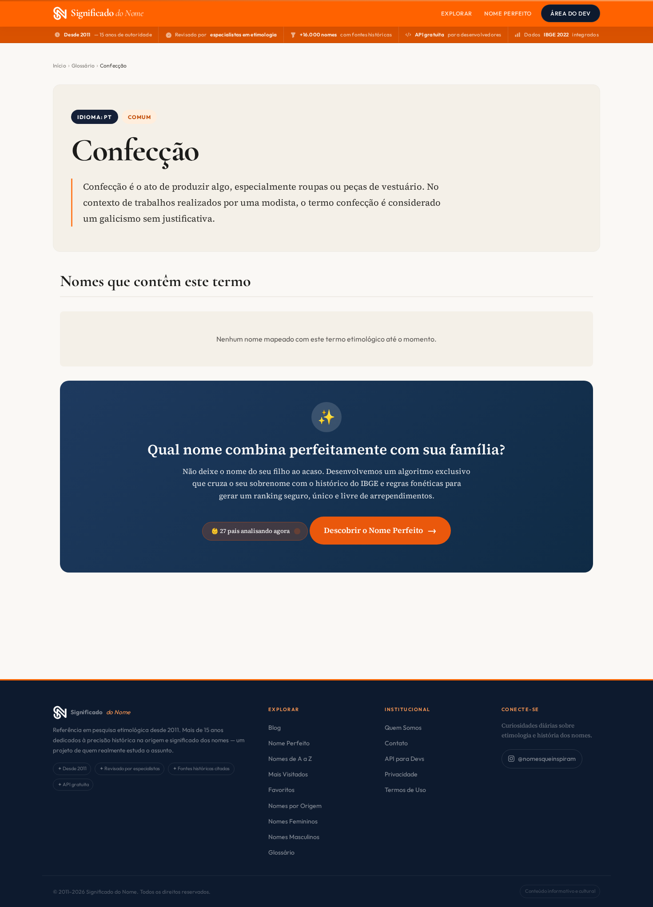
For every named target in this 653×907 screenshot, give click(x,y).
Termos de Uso (405, 790)
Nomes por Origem (295, 806)
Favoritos (281, 790)
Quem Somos (403, 728)
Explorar (456, 13)
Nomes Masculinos (293, 837)
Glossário (83, 65)
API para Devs (404, 759)
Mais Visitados (288, 774)
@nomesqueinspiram (547, 759)
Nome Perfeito (508, 13)
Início (59, 65)
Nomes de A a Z (290, 759)
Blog (274, 728)
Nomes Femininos (293, 821)
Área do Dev (570, 13)
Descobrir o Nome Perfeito (380, 530)
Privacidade (401, 774)
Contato (396, 743)
